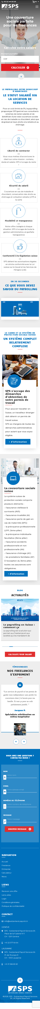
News (4, 877)
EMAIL (6, 786)
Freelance (6, 865)
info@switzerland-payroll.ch (16, 921)
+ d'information (18, 442)
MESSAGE (7, 815)
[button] (4, 646)
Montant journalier (9, 54)
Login (4, 899)
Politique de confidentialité (13, 906)
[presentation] (16, 742)
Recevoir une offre (9, 891)
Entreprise (6, 869)
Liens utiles (6, 895)
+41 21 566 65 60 (11, 964)
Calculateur (6, 873)
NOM (5, 771)
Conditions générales (10, 902)
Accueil (5, 862)
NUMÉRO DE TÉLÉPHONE (14, 800)
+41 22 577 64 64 (9, 1)
